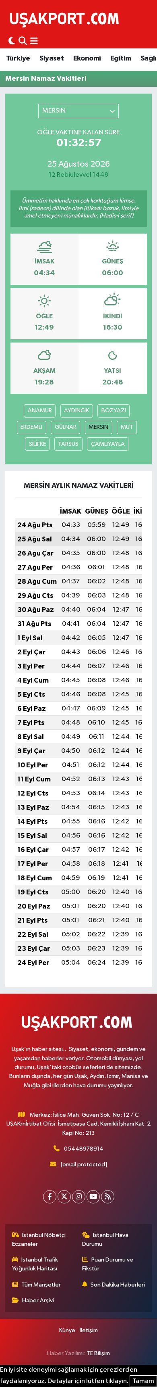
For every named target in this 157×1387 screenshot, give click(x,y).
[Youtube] (93, 1196)
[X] (64, 1196)
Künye (67, 1330)
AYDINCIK (76, 410)
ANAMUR (40, 410)
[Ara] (23, 41)
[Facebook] (49, 1196)
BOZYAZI (113, 410)
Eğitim (120, 58)
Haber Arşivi (38, 1300)
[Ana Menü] (34, 41)
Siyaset (51, 58)
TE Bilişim (98, 1353)
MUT (127, 427)
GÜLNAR (65, 427)
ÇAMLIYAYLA (108, 444)
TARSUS (68, 444)
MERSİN (98, 427)
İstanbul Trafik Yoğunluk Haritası (35, 1264)
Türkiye (18, 58)
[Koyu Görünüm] (11, 41)
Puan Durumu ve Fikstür (108, 1264)
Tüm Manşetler (41, 1285)
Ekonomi (87, 58)
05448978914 (83, 1149)
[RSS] (107, 1196)
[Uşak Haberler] (66, 19)
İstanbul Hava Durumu (105, 1239)
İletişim (89, 1330)
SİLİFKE (37, 444)
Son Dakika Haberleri (118, 1285)
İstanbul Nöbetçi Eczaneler (39, 1239)
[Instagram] (78, 1196)
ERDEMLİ (31, 427)
